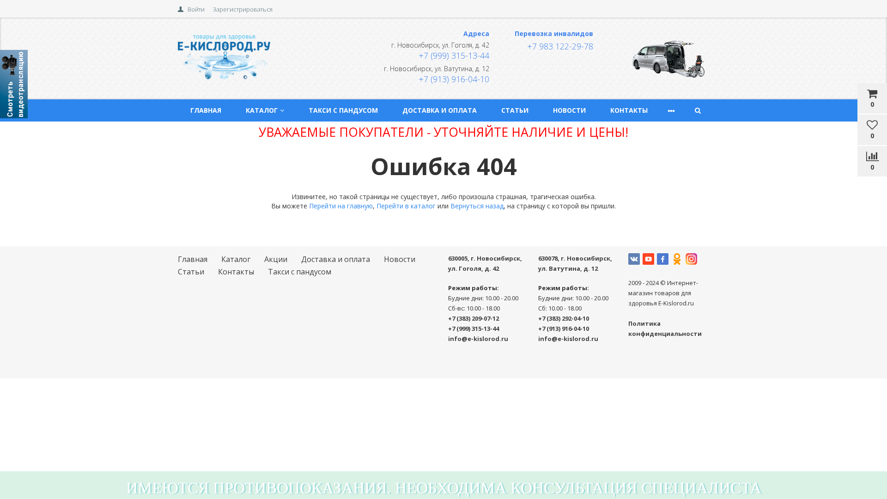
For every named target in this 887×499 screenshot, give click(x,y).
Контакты (629, 110)
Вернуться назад (477, 205)
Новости (569, 110)
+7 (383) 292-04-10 (563, 318)
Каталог (262, 110)
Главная (205, 110)
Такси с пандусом (343, 110)
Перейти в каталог (406, 205)
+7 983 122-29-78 (560, 46)
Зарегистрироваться (243, 9)
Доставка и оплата (439, 110)
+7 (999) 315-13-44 (454, 55)
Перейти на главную (341, 205)
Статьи (515, 110)
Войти (196, 9)
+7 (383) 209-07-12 (473, 318)
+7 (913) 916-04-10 (454, 79)
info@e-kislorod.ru (478, 339)
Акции (275, 259)
